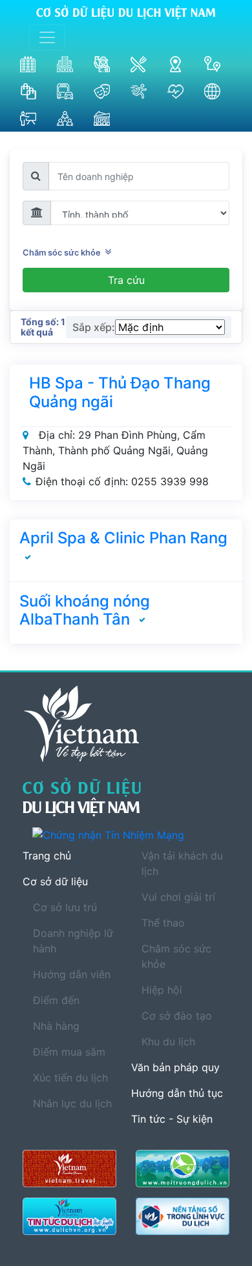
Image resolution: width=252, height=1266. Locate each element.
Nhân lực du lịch (72, 1103)
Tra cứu (126, 280)
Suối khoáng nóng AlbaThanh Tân (84, 610)
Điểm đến (56, 1000)
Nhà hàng (56, 1026)
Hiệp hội (162, 989)
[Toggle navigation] (47, 37)
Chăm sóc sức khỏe (64, 252)
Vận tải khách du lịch (182, 863)
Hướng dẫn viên (71, 974)
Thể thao (163, 922)
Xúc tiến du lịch (70, 1077)
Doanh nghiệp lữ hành (73, 941)
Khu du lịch (168, 1041)
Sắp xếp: (93, 327)
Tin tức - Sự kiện (172, 1118)
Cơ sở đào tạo (177, 1015)
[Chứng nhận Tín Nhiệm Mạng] (130, 834)
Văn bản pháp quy (175, 1067)
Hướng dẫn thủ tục (177, 1093)
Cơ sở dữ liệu (55, 881)
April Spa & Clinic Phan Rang (123, 537)
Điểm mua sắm (69, 1051)
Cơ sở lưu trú (65, 907)
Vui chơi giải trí (178, 896)
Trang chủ (47, 855)
